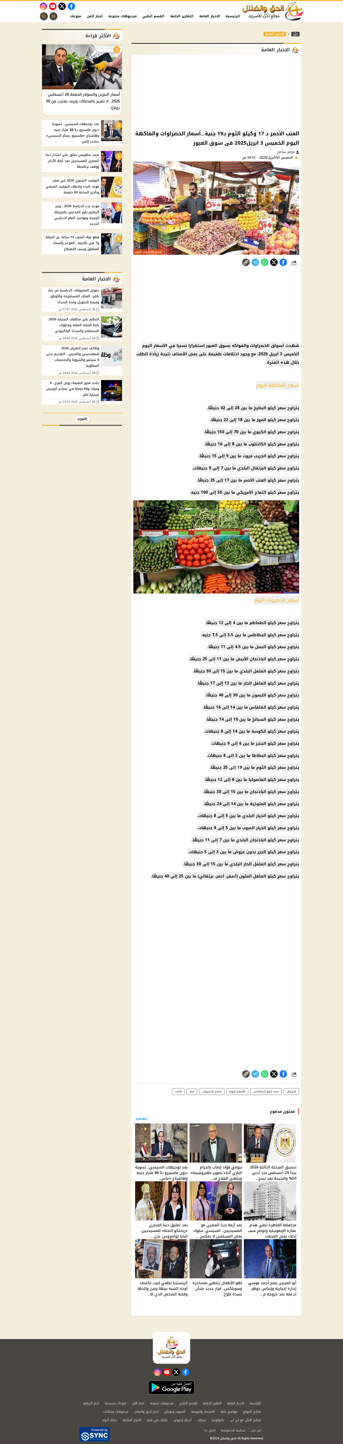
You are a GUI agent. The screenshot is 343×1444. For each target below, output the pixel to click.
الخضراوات (260, 345)
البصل (260, 646)
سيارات (201, 1420)
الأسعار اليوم (237, 1091)
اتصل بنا (209, 1430)
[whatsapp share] (264, 262)
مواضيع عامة (229, 1412)
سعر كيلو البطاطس (267, 635)
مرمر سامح (286, 151)
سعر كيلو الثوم (271, 767)
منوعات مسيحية (115, 1403)
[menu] (53, 16)
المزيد (82, 419)
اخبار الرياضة (91, 1403)
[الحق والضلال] (295, 34)
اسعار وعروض (182, 1420)
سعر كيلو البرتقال (268, 468)
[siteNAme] (273, 11)
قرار (192, 1091)
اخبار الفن (95, 16)
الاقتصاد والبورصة (203, 1412)
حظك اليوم (109, 1420)
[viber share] (255, 262)
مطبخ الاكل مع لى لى (245, 1420)
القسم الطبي (153, 16)
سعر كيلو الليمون (269, 695)
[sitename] (172, 1348)
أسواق (277, 345)
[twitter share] (274, 262)
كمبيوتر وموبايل (175, 1412)
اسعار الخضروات (211, 1091)
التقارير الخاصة (182, 16)
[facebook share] (283, 262)
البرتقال (291, 1091)
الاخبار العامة (209, 16)
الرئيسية (233, 16)
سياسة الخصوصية (233, 1430)
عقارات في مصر (157, 1420)
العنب (178, 1091)
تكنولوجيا (218, 1420)
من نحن (256, 1430)
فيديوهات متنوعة (122, 16)
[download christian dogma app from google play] (171, 1388)
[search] (44, 16)
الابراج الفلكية (132, 1420)
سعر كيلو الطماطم (267, 622)
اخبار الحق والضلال (146, 1412)
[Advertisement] (216, 92)
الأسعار (160, 345)
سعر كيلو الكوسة (269, 731)
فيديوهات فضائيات (115, 1412)
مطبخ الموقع (252, 1412)
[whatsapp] (246, 262)
